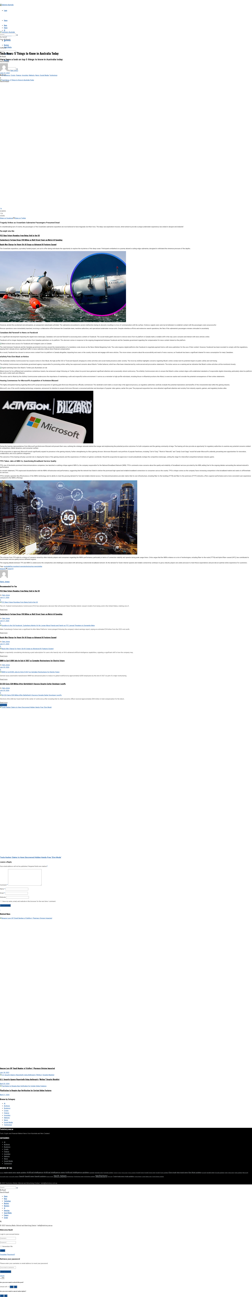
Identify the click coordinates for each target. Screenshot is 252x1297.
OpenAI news (29, 1176)
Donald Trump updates (162, 1173)
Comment (4, 885)
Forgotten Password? (7, 1254)
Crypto (13, 75)
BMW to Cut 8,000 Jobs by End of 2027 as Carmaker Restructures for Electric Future (32, 660)
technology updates (89, 1176)
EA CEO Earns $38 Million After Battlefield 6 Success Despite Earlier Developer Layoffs (33, 683)
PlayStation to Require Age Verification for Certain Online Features (25, 1090)
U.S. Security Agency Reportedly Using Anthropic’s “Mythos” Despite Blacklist (29, 1079)
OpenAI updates (40, 1176)
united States (138, 1176)
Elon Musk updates (195, 1173)
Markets (32, 75)
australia (7, 566)
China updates (132, 1173)
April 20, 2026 (4, 1084)
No (15, 1287)
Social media (49, 1176)
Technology (53, 75)
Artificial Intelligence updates (77, 1172)
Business (7, 75)
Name (2, 889)
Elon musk (13, 566)
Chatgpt (116, 1173)
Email (2, 893)
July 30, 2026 (4, 667)
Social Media (8, 47)
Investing (25, 75)
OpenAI (21, 1176)
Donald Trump (140, 1173)
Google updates (219, 1173)
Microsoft (245, 1173)
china (119, 1173)
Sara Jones (14, 70)
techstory (101, 1176)
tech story (110, 1176)
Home (5, 20)
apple (6, 1173)
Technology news (79, 1176)
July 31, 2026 (4, 597)
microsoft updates (14, 1176)
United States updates (158, 1176)
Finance (18, 75)
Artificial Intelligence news (54, 1172)
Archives (7, 1106)
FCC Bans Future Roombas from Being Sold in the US (20, 235)
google (204, 1173)
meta (226, 1173)
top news (35, 566)
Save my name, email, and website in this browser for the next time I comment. (29, 901)
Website (3, 897)
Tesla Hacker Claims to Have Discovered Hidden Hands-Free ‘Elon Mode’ (30, 857)
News (37, 75)
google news (210, 1173)
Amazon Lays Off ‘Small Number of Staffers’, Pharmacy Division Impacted (27, 1068)
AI (4, 41)
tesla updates (129, 1176)
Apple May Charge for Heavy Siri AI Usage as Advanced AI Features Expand (28, 244)
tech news (20, 566)
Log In (2, 1276)
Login (5, 10)
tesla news (121, 1176)
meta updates (238, 1173)
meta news (231, 1173)
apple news (12, 1172)
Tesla (115, 1176)
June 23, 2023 (5, 73)
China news (124, 1173)
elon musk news (182, 1173)
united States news (147, 1176)
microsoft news (4, 1176)
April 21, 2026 (4, 1095)
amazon (2, 1172)
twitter (40, 566)
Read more (3, 609)
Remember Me (7, 1246)
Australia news (99, 1173)
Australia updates (108, 1173)
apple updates (21, 1173)
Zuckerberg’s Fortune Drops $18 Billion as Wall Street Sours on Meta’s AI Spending (31, 240)
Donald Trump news (149, 1173)
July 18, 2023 (4, 1072)
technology (28, 566)
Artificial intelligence (35, 1172)
